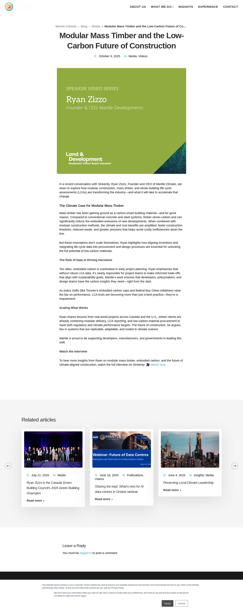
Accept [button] (167, 603)
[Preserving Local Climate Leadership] (190, 449)
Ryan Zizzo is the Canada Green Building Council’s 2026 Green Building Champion (53, 488)
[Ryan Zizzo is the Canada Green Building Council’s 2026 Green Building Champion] (53, 449)
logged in (86, 553)
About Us (138, 6)
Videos (142, 56)
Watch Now (158, 364)
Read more (34, 500)
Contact (230, 6)
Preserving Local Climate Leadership (188, 482)
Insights (186, 6)
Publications (135, 475)
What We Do (161, 6)
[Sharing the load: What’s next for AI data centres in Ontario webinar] (121, 449)
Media (133, 56)
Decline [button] (181, 603)
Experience (208, 6)
